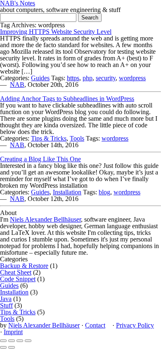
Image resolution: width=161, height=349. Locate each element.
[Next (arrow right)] (11, 347)
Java (6, 298)
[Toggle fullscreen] (20, 340)
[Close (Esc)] (3, 340)
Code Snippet (18, 278)
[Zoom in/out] (28, 340)
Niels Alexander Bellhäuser (45, 219)
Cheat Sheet (15, 272)
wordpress (132, 77)
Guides (40, 77)
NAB (17, 84)
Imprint (13, 331)
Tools (77, 138)
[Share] (11, 340)
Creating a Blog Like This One (40, 159)
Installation (67, 192)
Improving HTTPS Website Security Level (55, 31)
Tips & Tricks (48, 138)
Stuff (6, 305)
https (73, 77)
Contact (95, 325)
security (106, 77)
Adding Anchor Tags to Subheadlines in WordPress (67, 98)
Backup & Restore (24, 265)
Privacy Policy (135, 325)
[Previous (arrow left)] (3, 347)
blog (104, 192)
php (87, 77)
